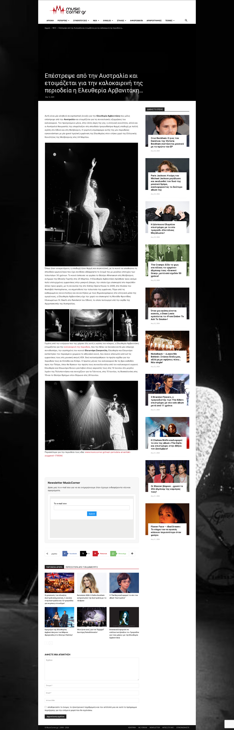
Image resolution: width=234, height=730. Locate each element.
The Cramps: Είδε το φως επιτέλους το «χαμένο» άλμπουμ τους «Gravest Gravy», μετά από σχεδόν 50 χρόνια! (166, 270)
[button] (186, 20)
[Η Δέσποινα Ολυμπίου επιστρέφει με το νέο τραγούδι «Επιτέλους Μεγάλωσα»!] (167, 217)
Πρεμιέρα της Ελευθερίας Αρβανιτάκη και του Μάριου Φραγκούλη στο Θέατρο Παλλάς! (59, 632)
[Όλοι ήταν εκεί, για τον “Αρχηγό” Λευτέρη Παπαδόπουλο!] (92, 617)
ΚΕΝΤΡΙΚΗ (132, 727)
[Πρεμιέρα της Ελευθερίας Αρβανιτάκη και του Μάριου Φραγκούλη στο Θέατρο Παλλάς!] (59, 617)
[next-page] (50, 643)
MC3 (54, 28)
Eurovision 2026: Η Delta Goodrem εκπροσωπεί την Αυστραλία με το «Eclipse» (91, 598)
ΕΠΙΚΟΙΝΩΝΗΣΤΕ (182, 727)
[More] (132, 553)
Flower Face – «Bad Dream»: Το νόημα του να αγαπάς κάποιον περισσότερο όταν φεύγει (166, 530)
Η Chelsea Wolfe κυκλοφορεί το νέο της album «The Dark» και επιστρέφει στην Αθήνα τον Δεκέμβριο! (166, 444)
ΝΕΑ (95, 20)
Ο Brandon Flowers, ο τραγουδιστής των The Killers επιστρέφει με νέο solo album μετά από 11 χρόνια (167, 401)
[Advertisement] (140, 10)
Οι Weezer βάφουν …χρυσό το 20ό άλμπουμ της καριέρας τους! (167, 489)
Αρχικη (50, 20)
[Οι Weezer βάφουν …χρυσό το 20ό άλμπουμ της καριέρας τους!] (167, 476)
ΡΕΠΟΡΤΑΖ (62, 20)
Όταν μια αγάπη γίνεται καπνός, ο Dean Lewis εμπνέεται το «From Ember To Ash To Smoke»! (167, 315)
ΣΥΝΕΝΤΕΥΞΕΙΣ (80, 20)
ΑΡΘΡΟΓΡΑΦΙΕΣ (154, 20)
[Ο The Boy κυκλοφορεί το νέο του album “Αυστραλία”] (124, 583)
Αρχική (47, 28)
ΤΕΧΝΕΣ (168, 20)
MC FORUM (142, 727)
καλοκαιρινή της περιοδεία (77, 347)
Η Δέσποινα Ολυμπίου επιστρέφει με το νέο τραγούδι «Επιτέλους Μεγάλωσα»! (163, 228)
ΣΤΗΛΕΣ (120, 20)
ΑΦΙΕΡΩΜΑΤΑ (136, 20)
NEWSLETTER (155, 727)
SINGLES (107, 20)
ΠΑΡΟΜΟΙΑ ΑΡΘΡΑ (54, 567)
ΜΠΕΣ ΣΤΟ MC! (168, 727)
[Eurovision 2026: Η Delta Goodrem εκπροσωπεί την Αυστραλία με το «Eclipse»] (92, 583)
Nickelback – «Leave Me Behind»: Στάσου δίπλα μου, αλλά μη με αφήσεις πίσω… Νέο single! (166, 358)
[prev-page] (46, 643)
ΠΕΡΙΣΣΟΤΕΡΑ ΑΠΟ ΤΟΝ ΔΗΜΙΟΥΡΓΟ (82, 567)
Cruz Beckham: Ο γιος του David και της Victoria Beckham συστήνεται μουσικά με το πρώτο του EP (167, 142)
